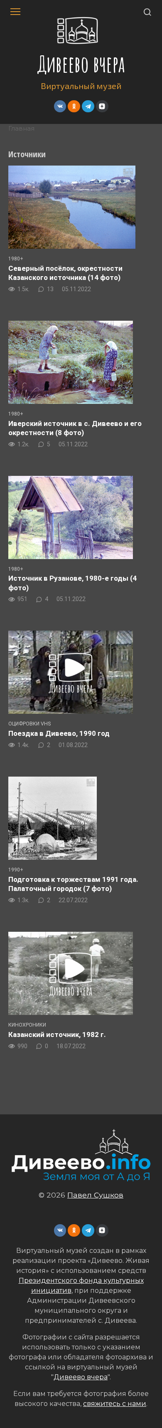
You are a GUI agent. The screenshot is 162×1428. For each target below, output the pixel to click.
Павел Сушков (95, 1194)
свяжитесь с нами (114, 1404)
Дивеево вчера (81, 64)
